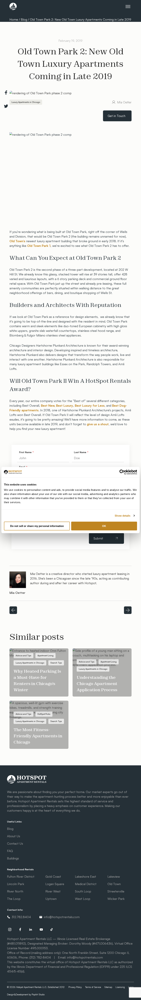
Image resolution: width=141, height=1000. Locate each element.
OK (104, 526)
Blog (24, 19)
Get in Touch (116, 116)
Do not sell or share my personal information (37, 526)
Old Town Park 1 (39, 246)
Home (14, 19)
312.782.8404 (21, 917)
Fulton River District (20, 876)
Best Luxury (64, 405)
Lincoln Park (15, 884)
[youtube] (41, 929)
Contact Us (15, 843)
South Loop (83, 891)
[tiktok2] (51, 929)
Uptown (51, 899)
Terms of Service (93, 987)
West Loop (82, 899)
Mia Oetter (124, 102)
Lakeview (113, 876)
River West (53, 891)
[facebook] (20, 929)
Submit (98, 538)
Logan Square (54, 884)
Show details (122, 515)
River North (15, 891)
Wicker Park (115, 899)
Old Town (114, 884)
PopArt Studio (38, 994)
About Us (13, 836)
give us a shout (98, 424)
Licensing (120, 987)
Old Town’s (17, 241)
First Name (25, 452)
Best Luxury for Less (90, 405)
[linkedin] (31, 929)
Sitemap (108, 987)
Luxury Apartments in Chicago (26, 102)
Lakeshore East (85, 876)
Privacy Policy (75, 987)
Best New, (48, 405)
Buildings (13, 858)
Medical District (85, 884)
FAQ (10, 851)
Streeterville (115, 891)
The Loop (13, 899)
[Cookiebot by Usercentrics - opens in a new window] (122, 472)
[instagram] (10, 929)
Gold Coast (53, 876)
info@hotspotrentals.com (62, 917)
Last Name (80, 452)
